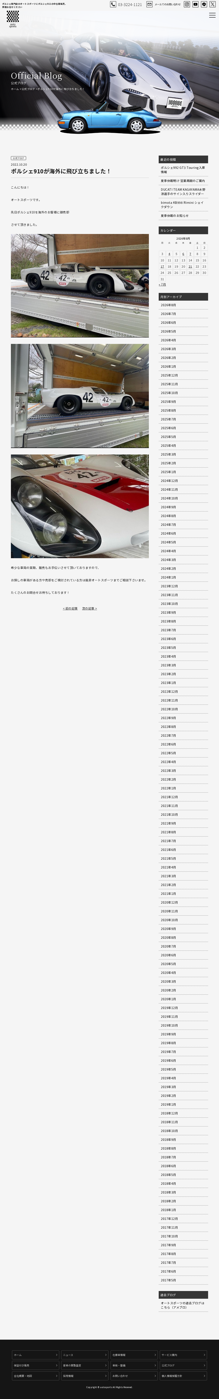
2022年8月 (168, 726)
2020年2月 (168, 990)
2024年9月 (168, 507)
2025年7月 (168, 419)
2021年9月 (168, 823)
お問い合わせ (120, 1376)
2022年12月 (169, 691)
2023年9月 (168, 612)
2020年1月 (168, 999)
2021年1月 (168, 893)
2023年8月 (168, 621)
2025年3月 (168, 454)
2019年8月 (168, 1043)
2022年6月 (168, 744)
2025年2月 (168, 463)
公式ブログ (28, 89)
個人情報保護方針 (172, 1376)
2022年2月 (168, 779)
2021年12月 (169, 797)
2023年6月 (168, 639)
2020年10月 (169, 920)
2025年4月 (168, 445)
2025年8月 (168, 410)
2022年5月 (168, 753)
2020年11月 (169, 911)
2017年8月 (168, 1254)
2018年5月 (168, 1175)
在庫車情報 (118, 1355)
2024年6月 (168, 533)
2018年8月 (168, 1148)
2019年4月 (168, 1078)
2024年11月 (169, 489)
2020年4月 (168, 972)
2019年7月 (168, 1052)
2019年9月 (168, 1034)
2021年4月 (168, 867)
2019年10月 (169, 1025)
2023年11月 (169, 595)
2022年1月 (168, 788)
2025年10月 (169, 393)
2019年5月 (168, 1069)
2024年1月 (168, 577)
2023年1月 (168, 683)
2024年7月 (168, 524)
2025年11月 (169, 384)
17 (162, 266)
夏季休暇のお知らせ (175, 215)
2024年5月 (168, 542)
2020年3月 (168, 981)
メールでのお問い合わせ (168, 4)
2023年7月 (168, 630)
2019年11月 (169, 1016)
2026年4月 (168, 340)
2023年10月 (169, 603)
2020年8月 (168, 937)
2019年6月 (168, 1060)
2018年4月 (168, 1183)
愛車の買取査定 (72, 1365)
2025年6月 (168, 428)
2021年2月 (168, 885)
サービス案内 (169, 1355)
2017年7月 (168, 1262)
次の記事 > (89, 608)
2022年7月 (168, 735)
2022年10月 (169, 709)
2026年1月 (168, 366)
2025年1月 (168, 472)
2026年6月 (168, 322)
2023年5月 (168, 647)
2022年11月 (169, 700)
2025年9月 (168, 401)
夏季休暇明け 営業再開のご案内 (183, 180)
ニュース (68, 1355)
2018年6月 (168, 1166)
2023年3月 (168, 665)
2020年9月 (168, 929)
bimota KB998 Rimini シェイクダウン (182, 204)
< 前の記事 (70, 608)
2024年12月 (169, 480)
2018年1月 (168, 1210)
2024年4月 (168, 551)
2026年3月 (168, 349)
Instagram (187, 4)
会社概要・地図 (23, 1376)
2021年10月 (169, 814)
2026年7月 (168, 314)
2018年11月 (169, 1122)
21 (190, 266)
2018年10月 (169, 1131)
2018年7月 (168, 1157)
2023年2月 (168, 674)
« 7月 (162, 284)
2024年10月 (169, 498)
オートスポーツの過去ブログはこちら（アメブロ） (182, 1305)
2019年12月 (169, 1008)
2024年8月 (168, 516)
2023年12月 (169, 586)
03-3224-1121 (130, 4)
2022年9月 (168, 718)
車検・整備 (118, 1365)
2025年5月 (168, 437)
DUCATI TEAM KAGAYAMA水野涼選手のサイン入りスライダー (183, 191)
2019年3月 (168, 1087)
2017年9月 (168, 1245)
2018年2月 (168, 1201)
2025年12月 (169, 375)
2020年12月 (169, 902)
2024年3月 (168, 560)
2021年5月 (168, 858)
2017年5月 (168, 1280)
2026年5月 (168, 331)
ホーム (15, 89)
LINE (204, 4)
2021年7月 (168, 841)
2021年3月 (168, 876)
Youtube (195, 4)
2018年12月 (169, 1113)
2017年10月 (169, 1236)
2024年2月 (168, 568)
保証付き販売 (21, 1365)
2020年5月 (168, 964)
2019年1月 (168, 1104)
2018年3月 (168, 1192)
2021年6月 (168, 849)
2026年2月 (168, 357)
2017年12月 (169, 1218)
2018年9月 (168, 1139)
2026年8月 (168, 305)
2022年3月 (168, 770)
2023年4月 (168, 656)
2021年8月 (168, 832)
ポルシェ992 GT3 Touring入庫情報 (183, 169)
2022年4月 (168, 762)
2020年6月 (168, 955)
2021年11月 (169, 806)
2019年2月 (168, 1095)
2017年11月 (169, 1227)
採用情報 (68, 1376)
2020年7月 (168, 946)
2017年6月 (168, 1271)
